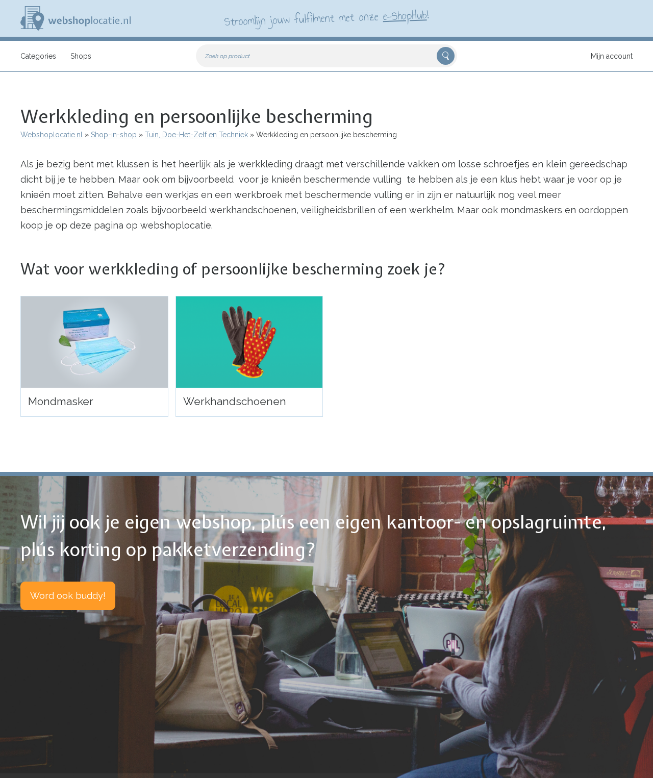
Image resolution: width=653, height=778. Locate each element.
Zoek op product (227, 56)
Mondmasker (60, 401)
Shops (80, 56)
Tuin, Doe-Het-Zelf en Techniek (196, 135)
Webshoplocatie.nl (51, 135)
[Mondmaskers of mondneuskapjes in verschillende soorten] (94, 342)
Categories (38, 56)
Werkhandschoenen (234, 401)
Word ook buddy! (68, 595)
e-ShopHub (405, 15)
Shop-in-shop (114, 135)
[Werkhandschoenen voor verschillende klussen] (249, 342)
